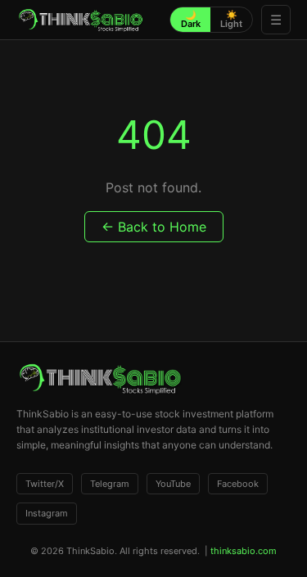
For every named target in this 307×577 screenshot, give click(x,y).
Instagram (46, 513)
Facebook (238, 483)
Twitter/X (44, 483)
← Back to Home (154, 227)
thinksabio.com (243, 551)
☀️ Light (231, 19)
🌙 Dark (191, 19)
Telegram (109, 483)
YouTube (173, 483)
